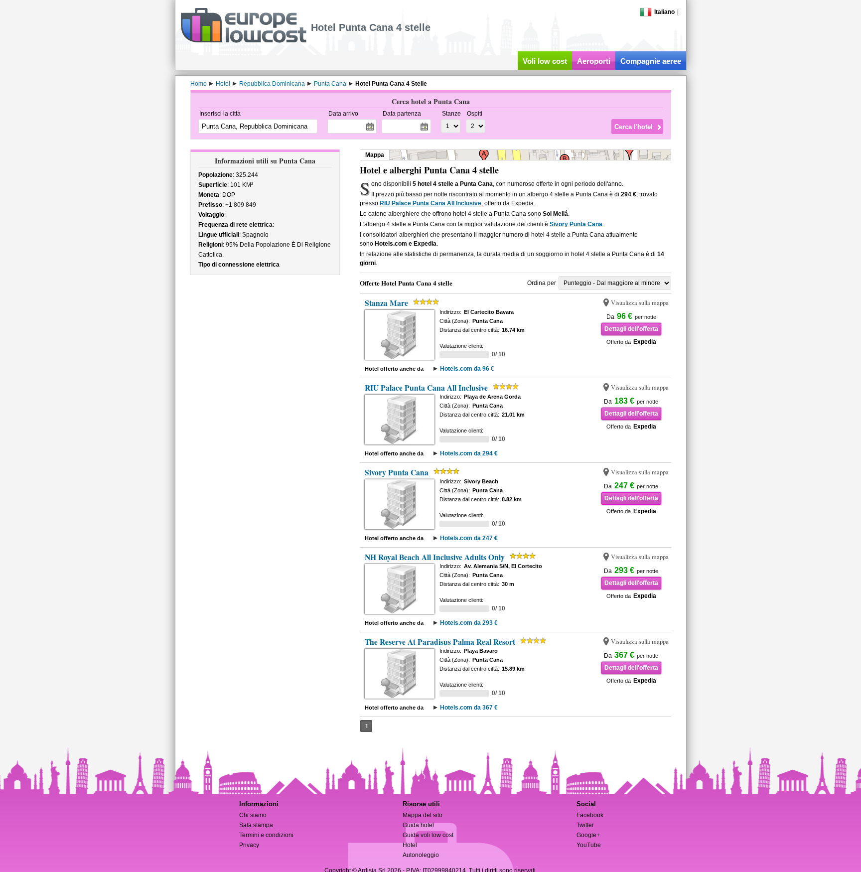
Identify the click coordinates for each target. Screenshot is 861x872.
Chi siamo (253, 815)
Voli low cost (545, 61)
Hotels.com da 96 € (467, 368)
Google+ (588, 835)
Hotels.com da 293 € (469, 622)
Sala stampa (256, 825)
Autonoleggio (421, 855)
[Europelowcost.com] (243, 40)
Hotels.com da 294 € (469, 453)
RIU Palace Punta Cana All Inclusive (430, 203)
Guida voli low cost (428, 835)
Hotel (410, 845)
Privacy (249, 845)
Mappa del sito (422, 815)
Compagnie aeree (650, 61)
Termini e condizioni (266, 835)
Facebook (589, 815)
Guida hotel (418, 825)
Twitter (585, 825)
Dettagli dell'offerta (631, 328)
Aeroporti (593, 61)
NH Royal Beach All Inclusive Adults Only (435, 557)
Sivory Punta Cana (576, 224)
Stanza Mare (386, 302)
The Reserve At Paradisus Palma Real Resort (440, 641)
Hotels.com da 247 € (469, 538)
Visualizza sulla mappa (640, 302)
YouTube (588, 845)
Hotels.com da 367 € (469, 707)
